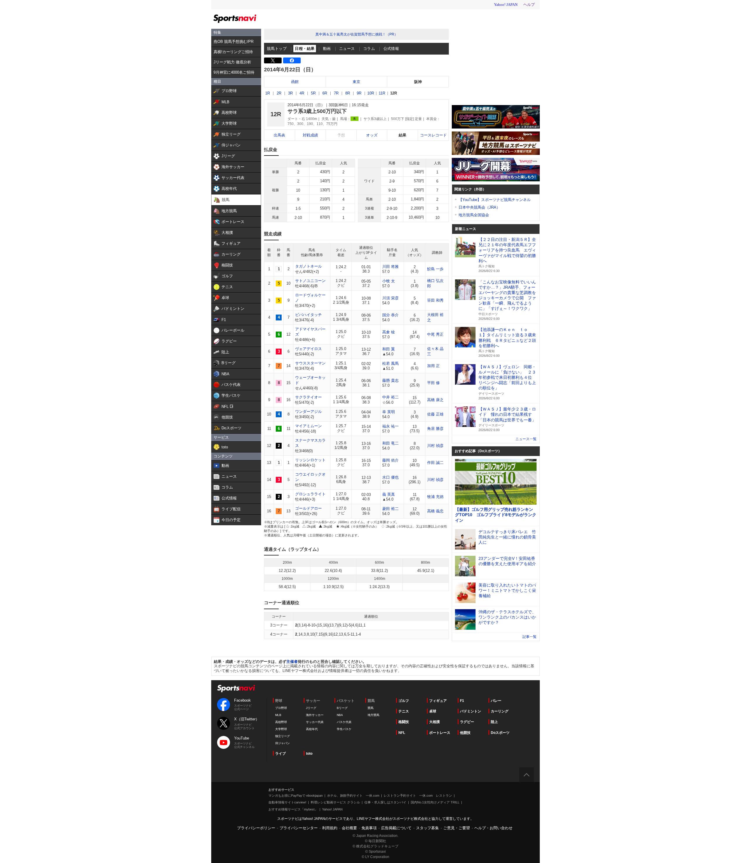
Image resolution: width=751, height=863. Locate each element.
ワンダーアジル (308, 411)
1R (267, 93)
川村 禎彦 (435, 445)
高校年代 (312, 729)
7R (336, 93)
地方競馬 (373, 715)
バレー (496, 701)
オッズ (372, 135)
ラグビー (467, 722)
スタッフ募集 (427, 828)
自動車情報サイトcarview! (287, 802)
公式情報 (391, 48)
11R (382, 93)
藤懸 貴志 (390, 380)
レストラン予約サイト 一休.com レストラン (418, 795)
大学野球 (281, 729)
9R (359, 93)
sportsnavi (236, 688)
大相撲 (434, 722)
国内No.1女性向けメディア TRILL (435, 802)
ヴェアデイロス (308, 349)
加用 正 (433, 366)
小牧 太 (388, 281)
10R (370, 93)
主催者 (292, 661)
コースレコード (433, 135)
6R (324, 93)
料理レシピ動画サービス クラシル (335, 802)
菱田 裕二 (390, 508)
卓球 (432, 711)
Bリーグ (342, 708)
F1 (462, 701)
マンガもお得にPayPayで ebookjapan (295, 795)
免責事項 (369, 828)
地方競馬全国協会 (474, 215)
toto (309, 753)
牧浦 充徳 (435, 496)
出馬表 (279, 135)
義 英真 (388, 494)
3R (290, 93)
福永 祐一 (390, 426)
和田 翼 (388, 349)
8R (347, 93)
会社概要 (349, 828)
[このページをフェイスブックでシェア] (292, 60)
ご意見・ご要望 (456, 828)
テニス (403, 711)
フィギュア (438, 701)
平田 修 (433, 383)
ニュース (347, 48)
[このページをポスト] (273, 60)
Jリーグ (311, 708)
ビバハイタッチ (308, 315)
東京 (356, 82)
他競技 (465, 733)
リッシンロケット (310, 460)
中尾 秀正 (435, 334)
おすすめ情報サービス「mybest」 (293, 809)
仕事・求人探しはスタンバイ (385, 802)
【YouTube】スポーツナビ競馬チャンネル (495, 199)
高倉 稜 (388, 332)
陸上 (494, 722)
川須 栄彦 (390, 298)
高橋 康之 (435, 400)
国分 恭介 (390, 315)
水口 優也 (390, 477)
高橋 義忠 (435, 511)
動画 (327, 48)
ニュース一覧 (526, 439)
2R (279, 93)
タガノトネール (308, 266)
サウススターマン (310, 363)
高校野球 (281, 722)
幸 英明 (388, 412)
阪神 (418, 82)
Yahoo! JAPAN (332, 809)
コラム (369, 48)
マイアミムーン (308, 426)
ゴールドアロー (308, 508)
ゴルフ (403, 701)
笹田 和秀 (435, 300)
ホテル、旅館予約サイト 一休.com (353, 795)
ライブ (280, 753)
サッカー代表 (315, 722)
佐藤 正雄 (435, 414)
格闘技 (403, 722)
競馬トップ (277, 48)
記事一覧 (529, 637)
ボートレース (439, 733)
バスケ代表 (344, 722)
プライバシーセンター (299, 828)
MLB (278, 715)
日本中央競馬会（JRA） (479, 207)
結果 (402, 135)
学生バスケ (344, 729)
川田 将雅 (390, 266)
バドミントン (470, 711)
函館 (295, 82)
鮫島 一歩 (435, 269)
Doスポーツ (500, 733)
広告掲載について (396, 828)
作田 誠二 (435, 462)
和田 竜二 (390, 443)
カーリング (499, 711)
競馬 (370, 708)
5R (313, 93)
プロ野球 (281, 708)
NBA (340, 715)
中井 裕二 (390, 397)
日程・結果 (304, 48)
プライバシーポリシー (256, 828)
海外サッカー (315, 715)
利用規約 (329, 828)
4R (302, 93)
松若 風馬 (390, 363)
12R (393, 93)
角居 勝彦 (435, 428)
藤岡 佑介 (390, 460)
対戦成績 (310, 135)
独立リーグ (282, 736)
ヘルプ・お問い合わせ (493, 828)
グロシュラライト (310, 494)
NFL (401, 733)
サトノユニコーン (310, 280)
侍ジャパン (282, 743)
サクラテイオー (308, 397)
